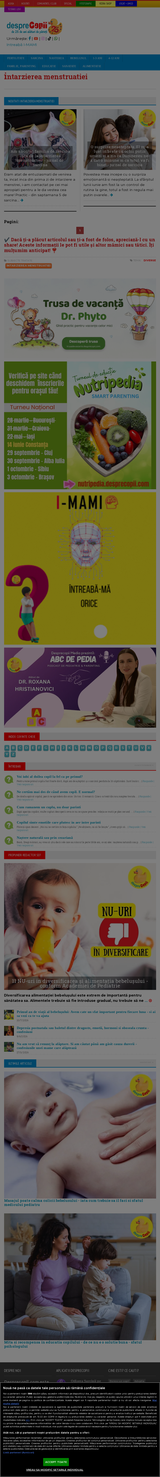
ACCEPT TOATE (56, 1461)
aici (28, 1419)
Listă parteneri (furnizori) (18, 1452)
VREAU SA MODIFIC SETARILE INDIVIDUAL (54, 1469)
